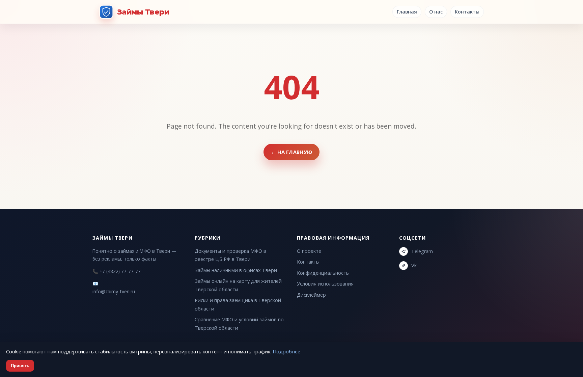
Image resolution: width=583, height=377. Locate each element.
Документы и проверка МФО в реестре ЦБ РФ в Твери (230, 255)
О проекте (309, 251)
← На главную (291, 152)
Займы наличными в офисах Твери (236, 270)
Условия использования (325, 283)
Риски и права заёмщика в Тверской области (238, 304)
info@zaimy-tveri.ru (113, 291)
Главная (407, 11)
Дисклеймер (311, 295)
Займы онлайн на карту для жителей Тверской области (238, 285)
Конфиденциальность (323, 273)
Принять (20, 365)
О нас (436, 11)
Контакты (467, 11)
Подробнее (286, 351)
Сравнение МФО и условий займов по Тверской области (239, 323)
